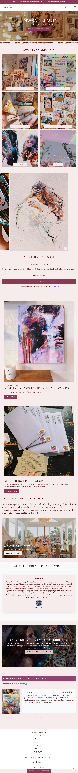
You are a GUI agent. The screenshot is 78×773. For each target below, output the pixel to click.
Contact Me (39, 748)
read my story (13, 553)
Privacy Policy (39, 739)
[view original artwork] (39, 646)
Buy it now (39, 281)
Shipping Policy (39, 751)
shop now (10, 397)
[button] (37, 718)
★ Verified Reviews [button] (39, 771)
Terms (39, 745)
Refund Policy (39, 742)
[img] (8, 683)
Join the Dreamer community (38, 757)
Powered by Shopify (39, 767)
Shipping (32, 264)
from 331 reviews (19, 683)
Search (39, 735)
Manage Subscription (39, 732)
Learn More (11, 491)
